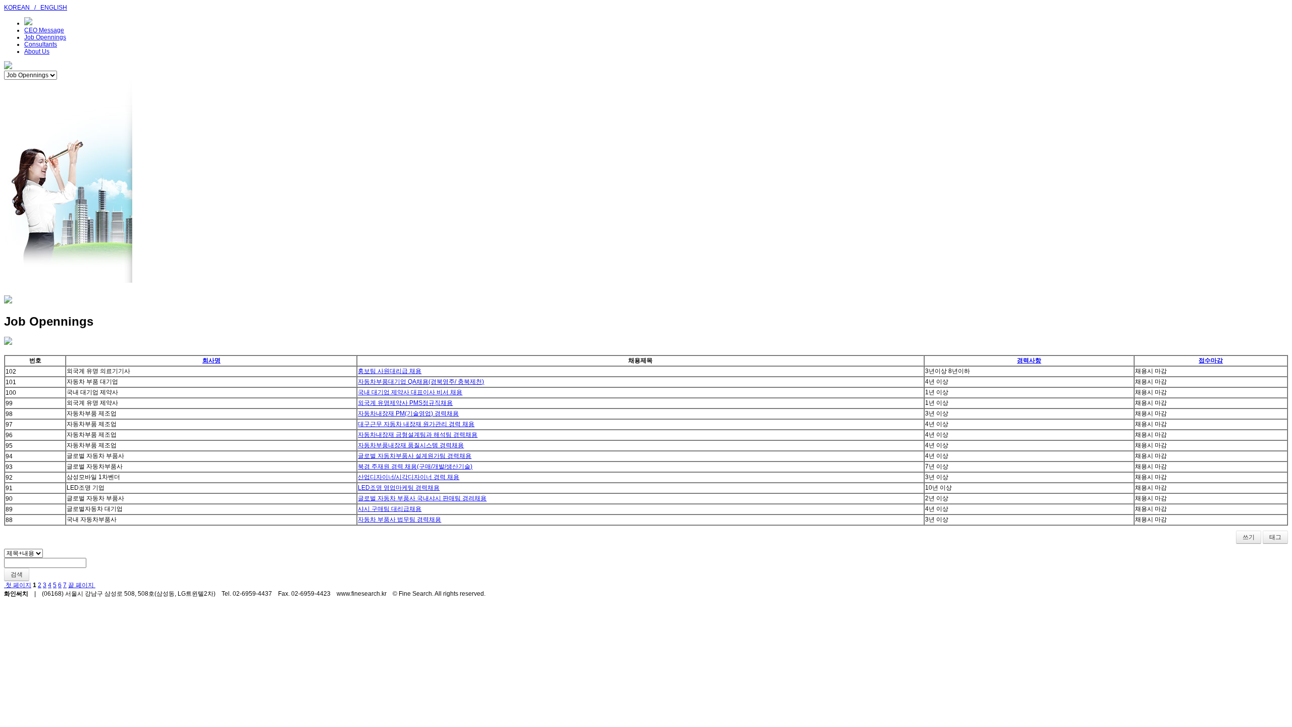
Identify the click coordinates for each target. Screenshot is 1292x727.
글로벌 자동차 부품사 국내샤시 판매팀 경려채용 (422, 498)
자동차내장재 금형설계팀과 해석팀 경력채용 (417, 434)
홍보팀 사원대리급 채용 (389, 371)
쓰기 (1249, 537)
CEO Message (44, 30)
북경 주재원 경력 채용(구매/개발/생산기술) (415, 466)
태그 (1275, 537)
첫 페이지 (17, 585)
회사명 (211, 360)
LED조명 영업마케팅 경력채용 (399, 487)
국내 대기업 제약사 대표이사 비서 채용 (410, 392)
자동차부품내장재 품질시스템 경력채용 (411, 445)
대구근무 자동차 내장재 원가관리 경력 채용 (416, 424)
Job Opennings (45, 37)
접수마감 (1211, 360)
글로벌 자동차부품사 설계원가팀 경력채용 (414, 455)
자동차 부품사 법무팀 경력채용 (399, 519)
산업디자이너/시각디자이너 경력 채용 (408, 477)
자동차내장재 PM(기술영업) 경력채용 (408, 413)
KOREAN (17, 7)
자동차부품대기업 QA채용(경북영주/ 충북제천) (421, 381)
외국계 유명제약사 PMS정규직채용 (405, 402)
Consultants (40, 44)
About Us (36, 51)
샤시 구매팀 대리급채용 (389, 508)
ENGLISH (53, 7)
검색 (17, 574)
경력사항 (1029, 360)
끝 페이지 (81, 585)
